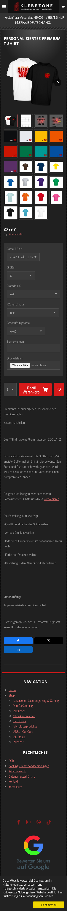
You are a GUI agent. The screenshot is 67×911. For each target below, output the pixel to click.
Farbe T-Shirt (14, 248)
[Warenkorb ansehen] (63, 6)
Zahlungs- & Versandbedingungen (29, 765)
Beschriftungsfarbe (18, 322)
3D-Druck (19, 736)
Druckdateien (15, 358)
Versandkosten (16, 234)
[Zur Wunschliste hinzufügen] (59, 389)
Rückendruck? (15, 304)
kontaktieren (51, 498)
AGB (11, 760)
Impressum (15, 786)
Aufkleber (19, 710)
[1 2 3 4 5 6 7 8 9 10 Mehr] (10, 389)
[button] (10, 121)
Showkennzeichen (24, 716)
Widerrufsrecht (17, 771)
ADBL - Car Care (23, 731)
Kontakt (13, 781)
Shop (12, 695)
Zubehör (18, 741)
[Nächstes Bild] (57, 82)
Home (12, 690)
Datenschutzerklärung (22, 776)
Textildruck (19, 721)
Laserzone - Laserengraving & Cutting (36, 700)
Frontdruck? (14, 285)
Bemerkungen (15, 341)
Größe (11, 267)
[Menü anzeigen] (4, 6)
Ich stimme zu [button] (49, 904)
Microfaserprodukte (25, 726)
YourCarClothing (23, 705)
